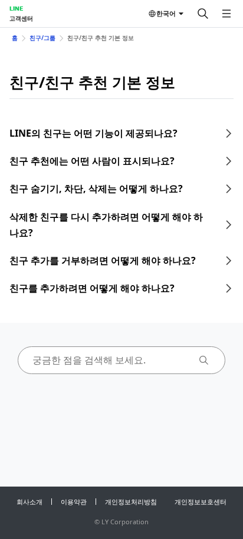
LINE (16, 8)
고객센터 (21, 18)
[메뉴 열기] (226, 13)
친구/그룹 (42, 38)
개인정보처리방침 (131, 501)
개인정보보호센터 (200, 501)
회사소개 (29, 501)
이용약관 (74, 501)
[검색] (203, 13)
